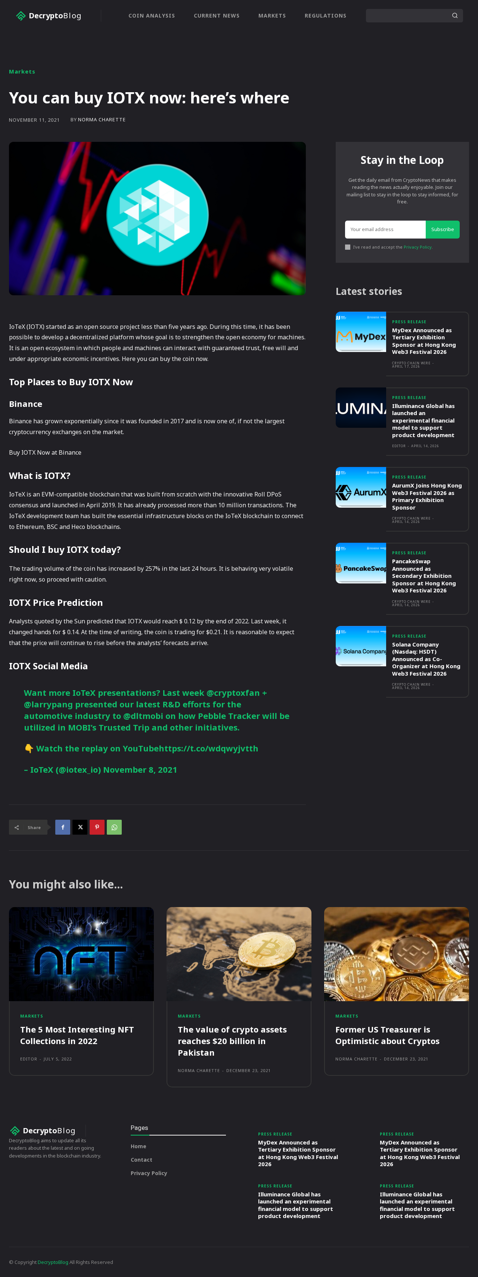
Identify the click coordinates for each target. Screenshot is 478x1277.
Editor (399, 445)
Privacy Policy (418, 247)
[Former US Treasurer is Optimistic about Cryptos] (396, 954)
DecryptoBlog (53, 1262)
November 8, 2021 (140, 769)
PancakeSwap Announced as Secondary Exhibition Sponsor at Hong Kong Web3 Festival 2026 (424, 575)
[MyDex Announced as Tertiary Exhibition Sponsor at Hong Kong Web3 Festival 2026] (361, 332)
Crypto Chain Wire (411, 363)
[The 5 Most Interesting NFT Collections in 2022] (81, 954)
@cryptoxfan (233, 692)
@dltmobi (143, 715)
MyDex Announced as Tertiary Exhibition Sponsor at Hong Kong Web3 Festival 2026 (424, 341)
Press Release (409, 322)
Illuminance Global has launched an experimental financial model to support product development (423, 420)
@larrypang (48, 704)
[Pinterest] (97, 827)
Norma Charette (102, 119)
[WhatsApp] (114, 827)
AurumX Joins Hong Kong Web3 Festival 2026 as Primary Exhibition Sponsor (427, 496)
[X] (79, 827)
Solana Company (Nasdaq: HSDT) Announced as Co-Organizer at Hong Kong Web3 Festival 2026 (426, 659)
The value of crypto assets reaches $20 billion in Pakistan (232, 1041)
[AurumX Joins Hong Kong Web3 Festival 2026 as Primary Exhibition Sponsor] (361, 487)
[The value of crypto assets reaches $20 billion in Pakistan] (239, 954)
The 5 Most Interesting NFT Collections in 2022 (77, 1035)
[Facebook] (62, 827)
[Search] (455, 15)
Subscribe (442, 229)
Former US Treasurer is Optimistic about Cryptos (387, 1035)
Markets (22, 71)
